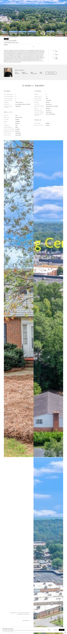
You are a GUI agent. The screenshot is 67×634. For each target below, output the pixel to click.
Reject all (49, 629)
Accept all (61, 629)
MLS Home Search (38, 3)
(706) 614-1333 (25, 73)
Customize (55, 629)
